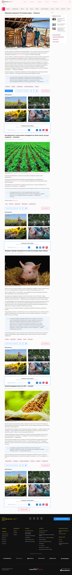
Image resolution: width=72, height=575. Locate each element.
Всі (3, 8)
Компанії (15, 532)
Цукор (52, 8)
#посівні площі (45, 461)
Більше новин (24, 509)
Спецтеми (32, 1)
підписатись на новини (62, 518)
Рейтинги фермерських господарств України (46, 535)
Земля (22, 8)
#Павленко (8, 86)
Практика (4, 537)
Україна (8, 8)
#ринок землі (55, 39)
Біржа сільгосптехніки (29, 539)
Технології (4, 539)
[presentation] (2, 9)
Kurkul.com (15, 200)
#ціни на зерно (56, 41)
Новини (25, 1)
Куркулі (15, 530)
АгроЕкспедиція (42, 539)
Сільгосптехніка (44, 8)
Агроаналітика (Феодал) (30, 535)
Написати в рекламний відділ (63, 531)
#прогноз (32, 461)
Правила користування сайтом (63, 544)
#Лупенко (38, 461)
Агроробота (27, 537)
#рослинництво (8, 461)
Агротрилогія (42, 532)
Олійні (36, 8)
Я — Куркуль (41, 545)
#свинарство (13, 339)
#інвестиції (30, 339)
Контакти (61, 541)
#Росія (25, 339)
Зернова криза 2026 (43, 530)
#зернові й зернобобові (24, 461)
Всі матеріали (45, 90)
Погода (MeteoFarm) (29, 530)
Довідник (40, 1)
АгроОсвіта (41, 543)
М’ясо (57, 8)
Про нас (60, 539)
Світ (27, 8)
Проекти (47, 1)
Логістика (4, 543)
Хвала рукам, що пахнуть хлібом (45, 549)
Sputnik (42, 290)
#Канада (13, 86)
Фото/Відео (55, 1)
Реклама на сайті (62, 533)
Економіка (4, 541)
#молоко (36, 86)
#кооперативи (19, 86)
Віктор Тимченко (17, 180)
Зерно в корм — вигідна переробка (46, 537)
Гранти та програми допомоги (45, 541)
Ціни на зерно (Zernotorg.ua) (28, 533)
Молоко (63, 8)
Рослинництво (5, 533)
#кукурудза (16, 461)
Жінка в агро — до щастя (44, 547)
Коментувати (9, 90)
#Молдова (19, 339)
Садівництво (15, 8)
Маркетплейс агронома (30, 541)
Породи (15, 534)
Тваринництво (5, 535)
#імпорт (7, 339)
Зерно (31, 8)
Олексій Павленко (20, 54)
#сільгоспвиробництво (29, 86)
